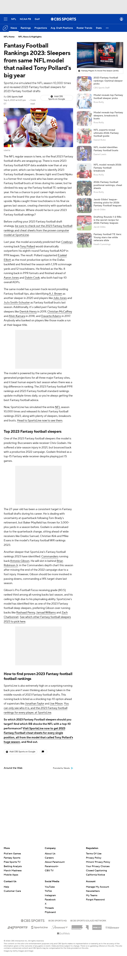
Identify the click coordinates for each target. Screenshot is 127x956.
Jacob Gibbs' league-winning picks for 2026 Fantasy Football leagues (107, 202)
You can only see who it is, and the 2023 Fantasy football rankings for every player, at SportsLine (36, 708)
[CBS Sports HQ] (57, 920)
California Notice (95, 871)
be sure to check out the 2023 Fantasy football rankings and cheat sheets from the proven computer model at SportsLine (38, 230)
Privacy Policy (93, 857)
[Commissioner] (80, 926)
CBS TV (49, 870)
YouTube (50, 886)
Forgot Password (95, 899)
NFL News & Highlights (30, 36)
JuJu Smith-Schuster (17, 302)
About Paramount (55, 862)
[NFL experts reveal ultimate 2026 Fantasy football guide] (84, 135)
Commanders (49, 556)
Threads (49, 908)
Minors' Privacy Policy (98, 862)
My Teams (91, 895)
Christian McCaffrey (59, 311)
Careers (49, 857)
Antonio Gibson (19, 561)
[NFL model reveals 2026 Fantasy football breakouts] (84, 170)
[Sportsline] (39, 926)
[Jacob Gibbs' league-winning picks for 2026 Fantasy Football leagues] (84, 205)
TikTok (48, 891)
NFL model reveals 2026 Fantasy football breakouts (107, 167)
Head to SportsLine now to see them (39, 420)
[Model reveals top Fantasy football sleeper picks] (84, 101)
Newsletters (93, 891)
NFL (57, 407)
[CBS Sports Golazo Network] (88, 920)
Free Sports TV (12, 862)
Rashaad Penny (25, 612)
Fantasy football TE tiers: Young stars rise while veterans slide (108, 237)
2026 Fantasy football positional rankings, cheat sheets (108, 185)
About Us (50, 853)
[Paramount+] (60, 926)
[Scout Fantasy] (112, 927)
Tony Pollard (27, 246)
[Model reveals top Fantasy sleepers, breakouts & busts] (84, 118)
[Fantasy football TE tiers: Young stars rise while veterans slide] (84, 240)
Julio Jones (60, 298)
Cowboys (67, 242)
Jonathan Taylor (34, 703)
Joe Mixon (56, 703)
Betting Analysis (13, 866)
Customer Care (12, 891)
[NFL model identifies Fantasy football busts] (84, 153)
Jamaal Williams (46, 612)
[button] (5, 19)
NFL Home (9, 36)
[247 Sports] (17, 926)
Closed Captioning (96, 867)
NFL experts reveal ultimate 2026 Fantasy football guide (106, 132)
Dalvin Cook (32, 278)
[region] (100, 55)
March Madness (13, 870)
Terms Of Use (93, 853)
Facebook (50, 899)
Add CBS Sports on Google (56, 98)
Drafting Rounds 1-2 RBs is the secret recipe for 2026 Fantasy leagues (107, 219)
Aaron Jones (11, 278)
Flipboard (50, 912)
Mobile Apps (11, 874)
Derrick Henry (28, 311)
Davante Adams (51, 316)
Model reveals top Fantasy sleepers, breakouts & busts (108, 115)
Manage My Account (97, 886)
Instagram (50, 895)
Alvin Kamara (17, 316)
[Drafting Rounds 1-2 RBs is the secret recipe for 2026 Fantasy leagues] (84, 223)
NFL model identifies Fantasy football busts (106, 149)
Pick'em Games (12, 853)
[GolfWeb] (63, 933)
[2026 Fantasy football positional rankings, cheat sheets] (84, 188)
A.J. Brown (55, 294)
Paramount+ (51, 866)
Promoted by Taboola (61, 768)
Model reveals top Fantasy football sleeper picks (108, 97)
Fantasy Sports (12, 857)
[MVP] (97, 926)
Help (6, 886)
